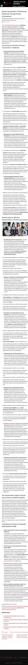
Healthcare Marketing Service (8, 609)
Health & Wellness (15, 632)
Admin (6, 632)
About (15, 657)
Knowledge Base (22, 657)
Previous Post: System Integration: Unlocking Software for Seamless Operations (7, 636)
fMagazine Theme (9, 662)
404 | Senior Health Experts (7, 657)
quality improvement (12, 26)
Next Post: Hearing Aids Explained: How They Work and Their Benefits (22, 636)
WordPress (20, 662)
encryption (5, 207)
